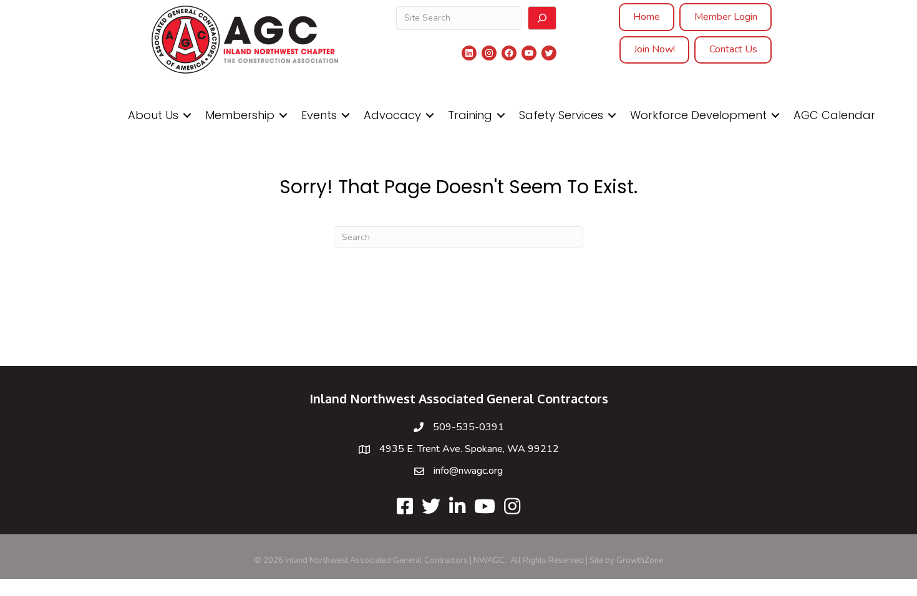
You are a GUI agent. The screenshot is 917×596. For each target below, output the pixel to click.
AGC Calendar (834, 115)
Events (319, 115)
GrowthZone (639, 560)
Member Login (725, 17)
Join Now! (654, 49)
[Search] (542, 18)
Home (646, 17)
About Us (153, 115)
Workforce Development (698, 115)
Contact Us (733, 49)
